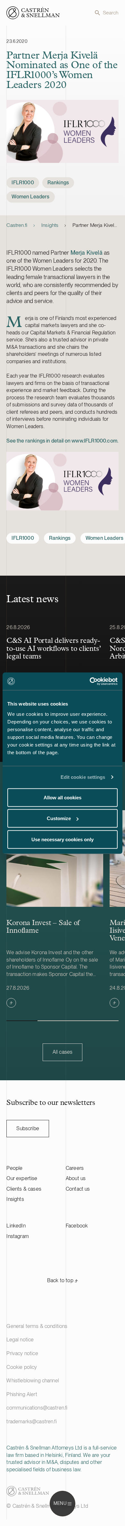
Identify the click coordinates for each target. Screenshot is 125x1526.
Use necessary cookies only (62, 839)
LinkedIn (15, 1226)
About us (76, 1178)
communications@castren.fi (36, 1408)
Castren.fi (16, 225)
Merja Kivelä (87, 252)
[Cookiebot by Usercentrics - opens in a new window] (90, 681)
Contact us (78, 1189)
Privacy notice (22, 1353)
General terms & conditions (36, 1326)
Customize (59, 818)
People (14, 1168)
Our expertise (21, 1178)
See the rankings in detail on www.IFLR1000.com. (62, 441)
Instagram (17, 1236)
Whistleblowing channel (32, 1381)
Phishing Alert (21, 1394)
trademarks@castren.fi (31, 1421)
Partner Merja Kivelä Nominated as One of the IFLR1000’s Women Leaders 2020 (95, 225)
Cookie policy (21, 1367)
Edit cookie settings (83, 777)
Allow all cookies (62, 797)
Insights (49, 225)
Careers (75, 1168)
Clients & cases (23, 1189)
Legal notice (20, 1340)
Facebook (77, 1226)
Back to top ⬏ (62, 1280)
